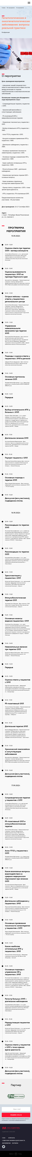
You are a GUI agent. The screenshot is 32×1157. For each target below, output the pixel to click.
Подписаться (16, 1115)
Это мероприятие (20, 7)
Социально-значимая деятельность (13, 1140)
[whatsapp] (3, 1147)
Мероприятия (6, 1143)
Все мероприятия (11, 7)
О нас (4, 1138)
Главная (3, 7)
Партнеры (15, 1143)
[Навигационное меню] (29, 3)
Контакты (11, 1138)
